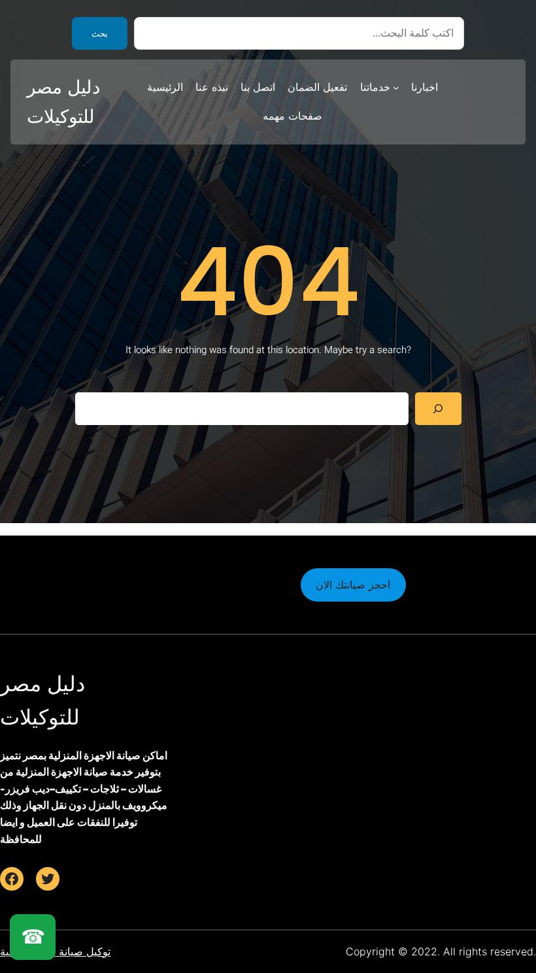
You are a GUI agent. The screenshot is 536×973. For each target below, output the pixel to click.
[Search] (438, 408)
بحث (100, 34)
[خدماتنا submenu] (396, 87)
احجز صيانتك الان (353, 584)
